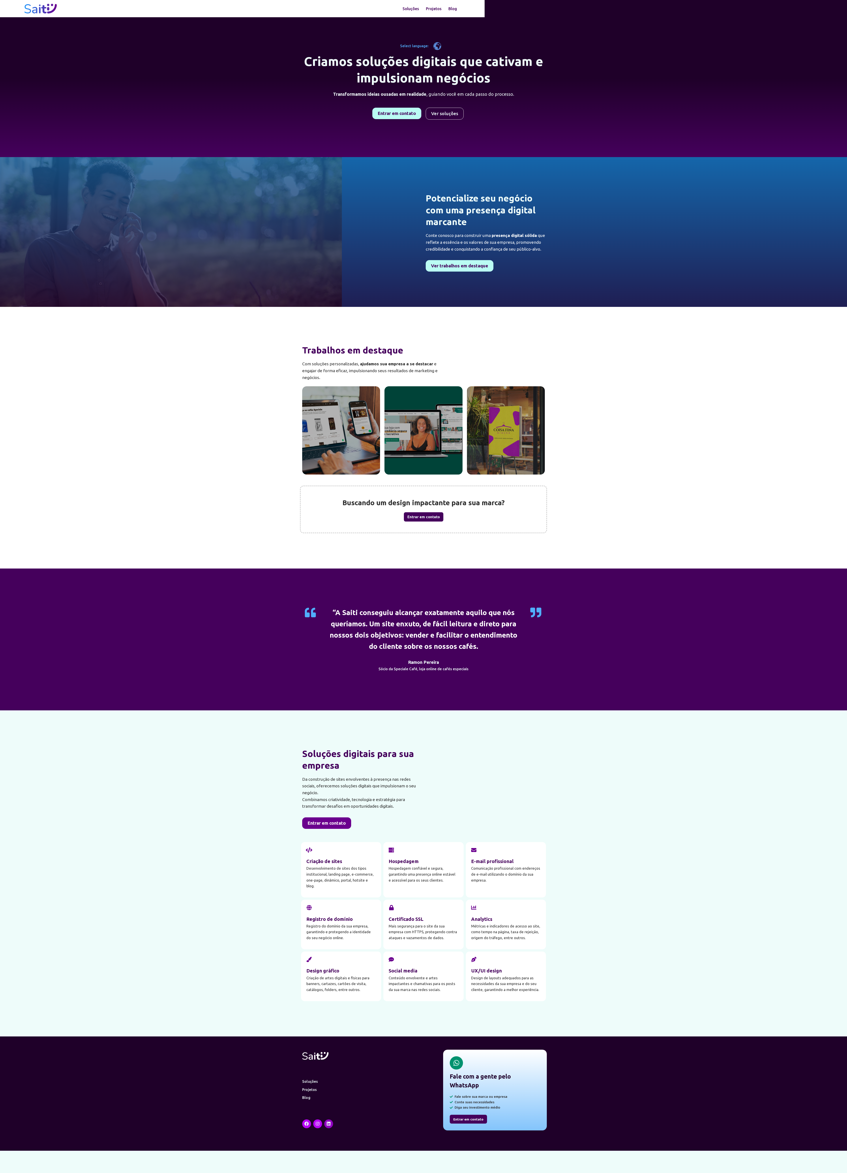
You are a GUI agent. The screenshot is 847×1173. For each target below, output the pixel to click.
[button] (396, 113)
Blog (452, 8)
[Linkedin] (328, 1123)
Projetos (434, 8)
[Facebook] (306, 1123)
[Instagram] (317, 1123)
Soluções (411, 8)
